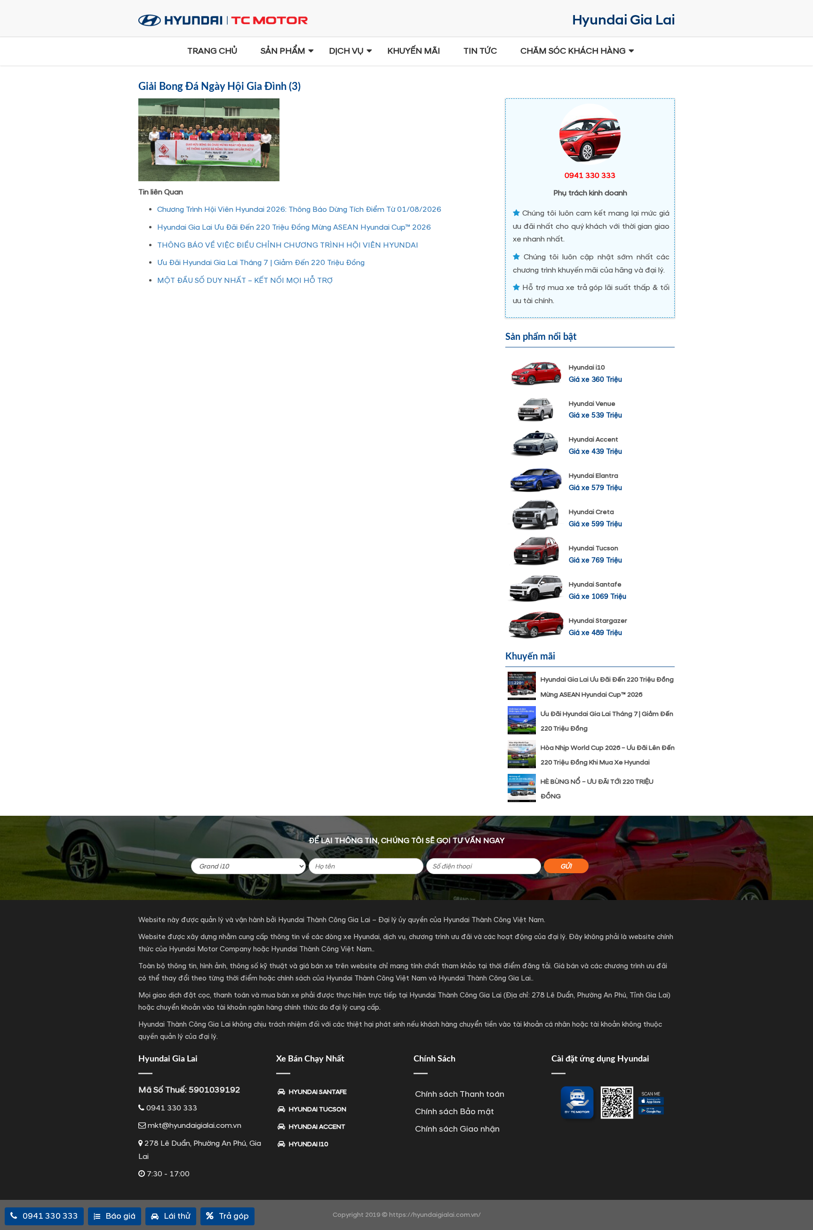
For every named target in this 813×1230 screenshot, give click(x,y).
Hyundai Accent (593, 439)
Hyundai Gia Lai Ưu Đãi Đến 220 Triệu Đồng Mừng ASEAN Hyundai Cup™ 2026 (294, 227)
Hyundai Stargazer (598, 621)
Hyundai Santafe (595, 584)
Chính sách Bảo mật (454, 1111)
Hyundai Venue (592, 404)
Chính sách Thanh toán (459, 1094)
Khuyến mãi (413, 51)
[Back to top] (798, 1206)
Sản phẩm (283, 51)
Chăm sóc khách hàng (573, 51)
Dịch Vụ (346, 51)
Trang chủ (212, 51)
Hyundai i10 (587, 367)
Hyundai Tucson (593, 548)
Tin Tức (480, 51)
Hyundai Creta (591, 512)
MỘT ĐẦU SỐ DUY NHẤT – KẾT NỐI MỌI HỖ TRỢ (245, 280)
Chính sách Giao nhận (457, 1129)
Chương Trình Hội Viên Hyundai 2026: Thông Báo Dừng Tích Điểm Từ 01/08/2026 (299, 209)
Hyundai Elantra (593, 476)
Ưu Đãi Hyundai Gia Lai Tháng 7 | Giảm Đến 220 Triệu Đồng (261, 262)
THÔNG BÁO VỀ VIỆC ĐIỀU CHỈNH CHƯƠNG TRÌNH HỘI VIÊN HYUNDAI (287, 245)
